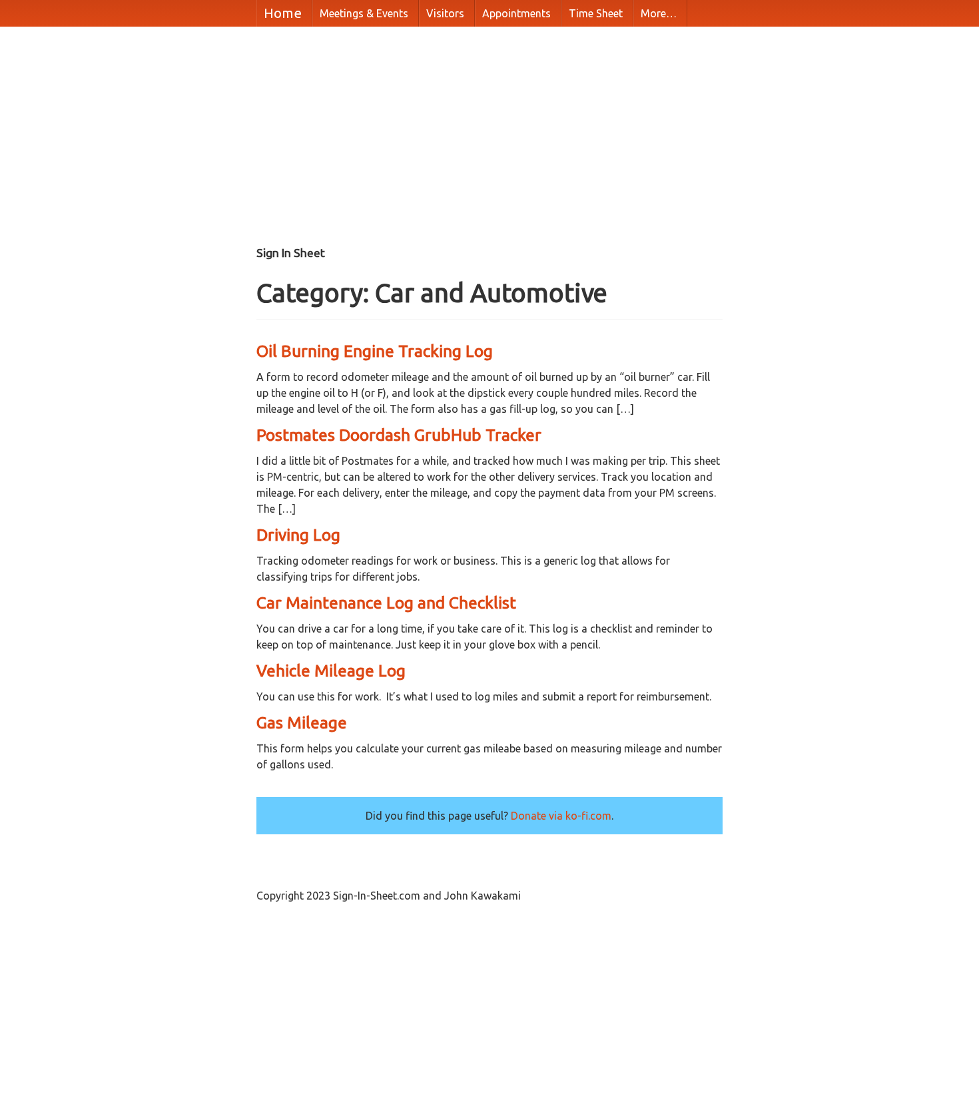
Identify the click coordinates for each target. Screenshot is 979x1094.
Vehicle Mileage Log (331, 670)
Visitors (445, 13)
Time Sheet (596, 13)
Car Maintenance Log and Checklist (386, 602)
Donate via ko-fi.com (561, 816)
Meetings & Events (364, 13)
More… (659, 13)
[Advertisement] (483, 140)
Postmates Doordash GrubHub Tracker (398, 434)
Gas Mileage (301, 722)
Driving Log (298, 534)
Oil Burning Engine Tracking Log (374, 351)
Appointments (516, 13)
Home (283, 13)
